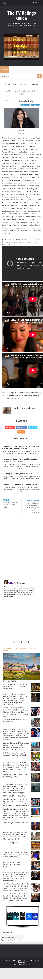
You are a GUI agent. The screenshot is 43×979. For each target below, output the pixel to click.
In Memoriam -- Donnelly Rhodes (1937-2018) (19, 484)
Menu (5, 69)
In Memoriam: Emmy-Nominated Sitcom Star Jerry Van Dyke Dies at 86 (19, 460)
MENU (35, 3)
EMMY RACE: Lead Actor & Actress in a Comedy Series (15, 775)
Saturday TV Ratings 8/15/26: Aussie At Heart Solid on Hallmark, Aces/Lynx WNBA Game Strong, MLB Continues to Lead (16, 746)
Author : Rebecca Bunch (24, 408)
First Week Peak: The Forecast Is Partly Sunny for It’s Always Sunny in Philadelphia (16, 686)
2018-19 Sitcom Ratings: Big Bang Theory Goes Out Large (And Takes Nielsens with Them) (16, 854)
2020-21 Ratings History (11, 842)
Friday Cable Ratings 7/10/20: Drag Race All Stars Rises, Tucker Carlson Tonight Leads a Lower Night (31, 507)
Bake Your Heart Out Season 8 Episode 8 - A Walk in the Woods (14, 754)
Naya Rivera (36, 105)
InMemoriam (25, 105)
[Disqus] (21, 548)
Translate (17, 940)
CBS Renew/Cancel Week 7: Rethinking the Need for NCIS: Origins (14, 864)
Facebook (22, 427)
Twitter (33, 427)
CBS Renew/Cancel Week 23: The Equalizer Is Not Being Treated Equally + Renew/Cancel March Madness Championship (15, 836)
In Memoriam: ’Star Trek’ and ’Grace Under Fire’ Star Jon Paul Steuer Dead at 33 (20, 447)
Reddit (11, 427)
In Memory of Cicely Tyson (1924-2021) (17, 474)
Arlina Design (25, 965)
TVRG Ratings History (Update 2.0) (15, 823)
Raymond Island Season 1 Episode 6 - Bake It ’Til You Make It (11, 505)
